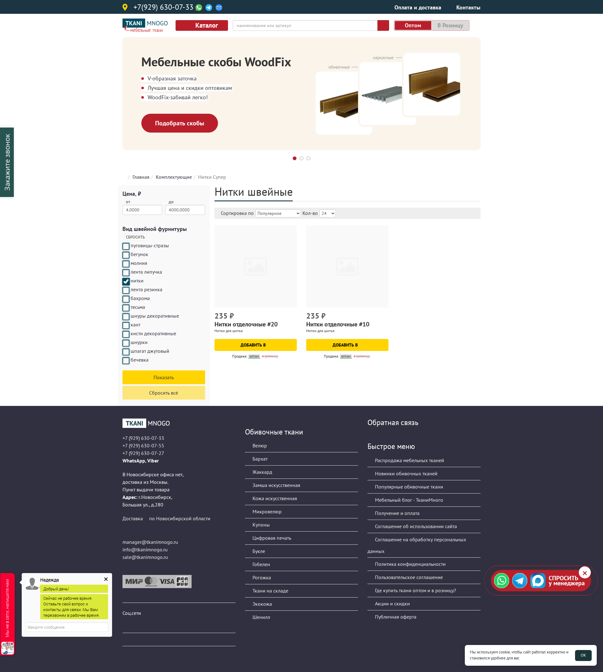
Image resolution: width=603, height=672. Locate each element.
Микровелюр (266, 511)
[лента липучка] (126, 272)
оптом (413, 25)
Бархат (259, 459)
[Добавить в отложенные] (293, 317)
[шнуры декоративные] (126, 316)
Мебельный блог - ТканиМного (408, 500)
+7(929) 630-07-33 (163, 7)
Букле (258, 551)
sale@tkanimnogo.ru (145, 557)
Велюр (259, 445)
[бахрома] (126, 299)
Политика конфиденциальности (410, 564)
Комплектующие (174, 177)
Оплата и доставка (417, 7)
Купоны (260, 525)
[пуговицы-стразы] (126, 246)
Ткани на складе (269, 590)
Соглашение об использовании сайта (415, 526)
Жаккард (261, 472)
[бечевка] (126, 360)
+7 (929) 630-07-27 (143, 453)
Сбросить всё (163, 393)
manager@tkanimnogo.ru (150, 542)
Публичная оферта (395, 617)
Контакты (468, 7)
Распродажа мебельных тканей (409, 460)
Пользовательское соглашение (408, 577)
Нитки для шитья (229, 330)
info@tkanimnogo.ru (145, 549)
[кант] (126, 325)
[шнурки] (126, 343)
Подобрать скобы (179, 123)
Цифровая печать (271, 538)
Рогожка (261, 577)
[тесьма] (126, 308)
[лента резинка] (126, 290)
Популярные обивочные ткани (408, 487)
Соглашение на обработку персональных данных (416, 545)
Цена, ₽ (131, 193)
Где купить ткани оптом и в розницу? (415, 590)
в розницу (450, 25)
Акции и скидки (392, 603)
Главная (141, 177)
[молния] (126, 264)
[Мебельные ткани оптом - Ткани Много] (179, 423)
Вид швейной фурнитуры (154, 228)
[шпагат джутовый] (126, 352)
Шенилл (260, 617)
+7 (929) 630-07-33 (143, 438)
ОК (583, 655)
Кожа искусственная (274, 498)
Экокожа (261, 604)
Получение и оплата (397, 513)
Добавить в (254, 345)
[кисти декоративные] (126, 334)
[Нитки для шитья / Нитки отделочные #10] (347, 266)
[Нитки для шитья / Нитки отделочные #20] (256, 266)
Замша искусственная (275, 485)
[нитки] (126, 281)
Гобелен (260, 564)
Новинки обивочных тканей (405, 473)
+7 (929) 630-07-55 (143, 445)
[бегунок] (126, 255)
